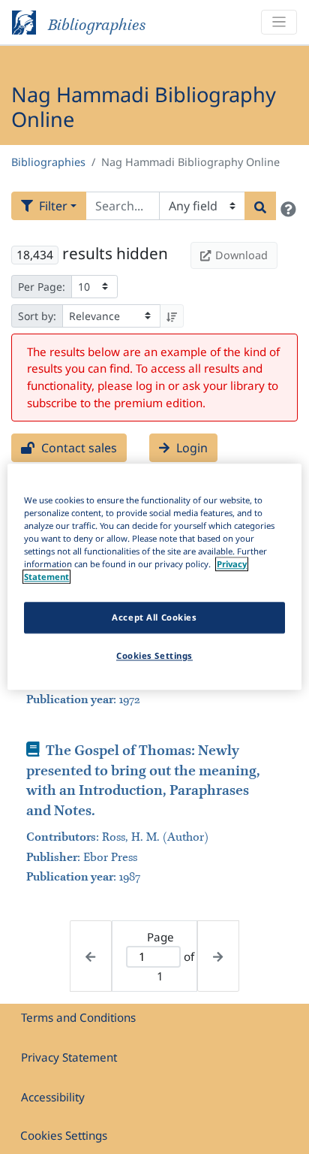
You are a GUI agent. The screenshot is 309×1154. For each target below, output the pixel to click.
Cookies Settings (63, 1135)
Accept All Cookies (154, 618)
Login (190, 448)
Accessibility (53, 1096)
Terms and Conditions (78, 1017)
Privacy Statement (69, 1057)
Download (241, 255)
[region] (154, 577)
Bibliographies (48, 162)
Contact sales (77, 448)
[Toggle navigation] (279, 22)
